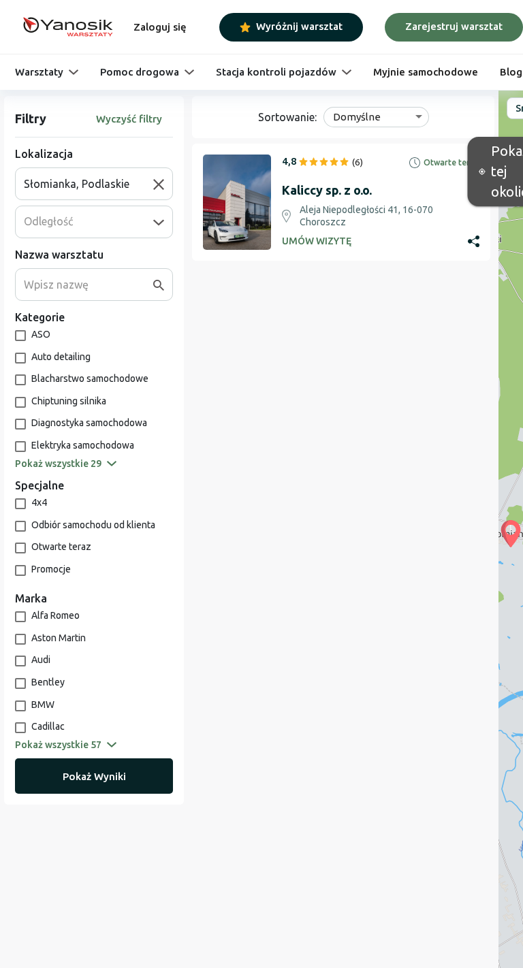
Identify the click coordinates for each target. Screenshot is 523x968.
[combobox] (88, 184)
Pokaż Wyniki (94, 776)
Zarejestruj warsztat (454, 26)
